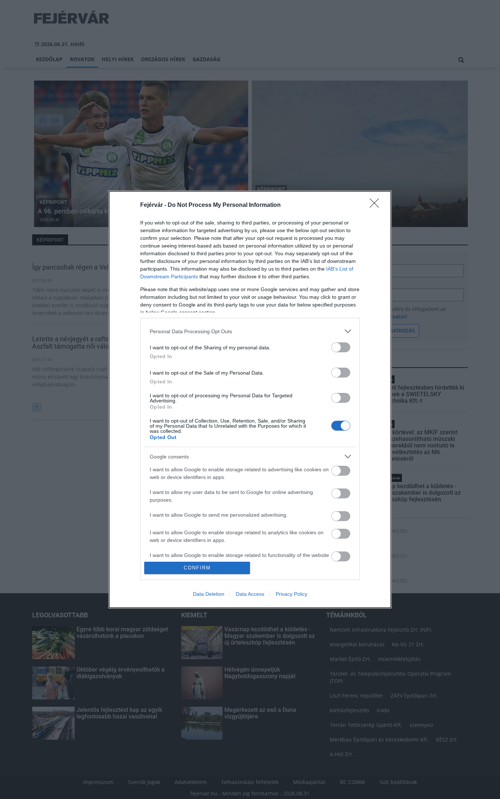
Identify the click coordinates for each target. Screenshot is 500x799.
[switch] (340, 347)
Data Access (250, 594)
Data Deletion (208, 594)
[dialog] (250, 399)
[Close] (377, 205)
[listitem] (250, 331)
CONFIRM (197, 568)
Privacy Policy (291, 594)
